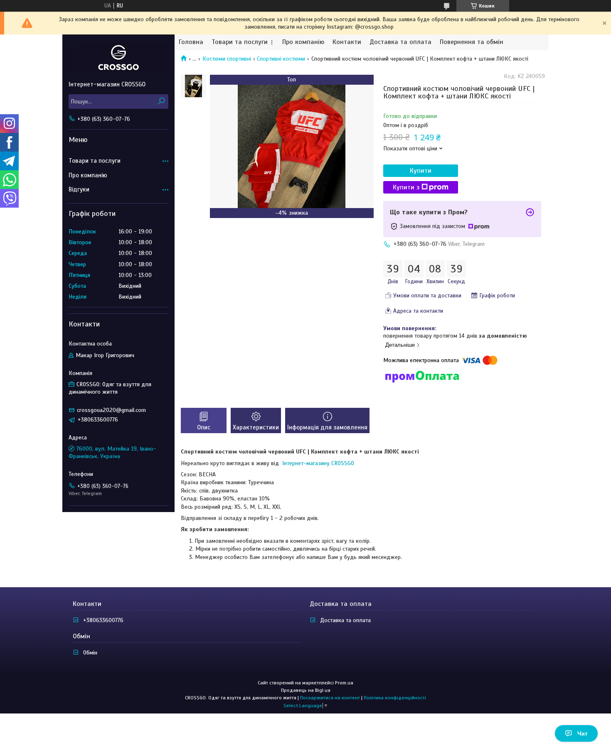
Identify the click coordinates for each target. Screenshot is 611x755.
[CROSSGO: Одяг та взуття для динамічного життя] (118, 57)
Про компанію (303, 42)
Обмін (90, 652)
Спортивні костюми (281, 58)
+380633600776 (103, 620)
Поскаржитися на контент (330, 698)
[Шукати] (161, 101)
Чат (582, 733)
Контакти (347, 42)
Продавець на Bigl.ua (305, 690)
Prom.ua (344, 683)
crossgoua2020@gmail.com (111, 410)
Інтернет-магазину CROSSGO (317, 463)
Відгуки (79, 189)
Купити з (406, 187)
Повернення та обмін (471, 42)
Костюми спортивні (226, 58)
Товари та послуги (240, 42)
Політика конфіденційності (395, 698)
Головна (191, 42)
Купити (420, 171)
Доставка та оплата (400, 42)
